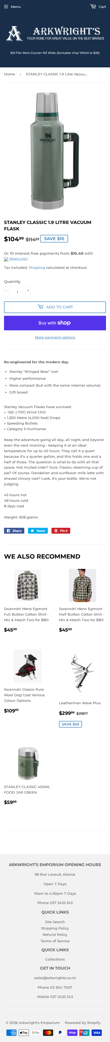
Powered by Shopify (82, 1023)
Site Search (55, 922)
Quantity (12, 281)
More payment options (55, 337)
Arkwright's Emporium (39, 1023)
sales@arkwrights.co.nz (55, 978)
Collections (55, 959)
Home (9, 74)
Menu (16, 7)
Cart (102, 7)
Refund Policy (55, 934)
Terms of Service (55, 941)
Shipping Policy (55, 928)
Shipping (37, 267)
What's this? (18, 259)
